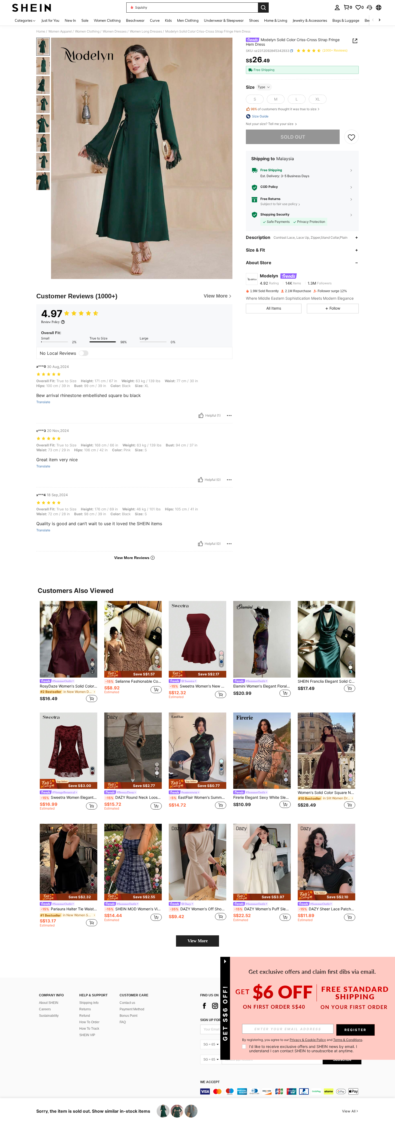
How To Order (89, 1022)
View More (198, 941)
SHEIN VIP (87, 1035)
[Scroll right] (379, 20)
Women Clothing (87, 31)
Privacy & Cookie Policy (308, 1040)
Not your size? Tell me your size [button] (270, 124)
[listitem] (68, 652)
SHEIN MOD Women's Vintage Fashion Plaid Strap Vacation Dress (133, 909)
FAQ (123, 1022)
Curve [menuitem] (155, 20)
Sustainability (49, 1016)
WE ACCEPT (210, 1082)
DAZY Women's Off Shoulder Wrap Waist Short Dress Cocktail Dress (198, 909)
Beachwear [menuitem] (135, 20)
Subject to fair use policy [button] (278, 204)
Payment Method (132, 1009)
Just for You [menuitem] (50, 20)
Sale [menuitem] (84, 20)
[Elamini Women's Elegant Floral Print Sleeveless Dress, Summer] (262, 639)
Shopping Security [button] (274, 214)
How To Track (89, 1028)
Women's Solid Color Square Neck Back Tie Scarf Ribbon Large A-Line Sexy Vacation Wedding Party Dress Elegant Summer (326, 792)
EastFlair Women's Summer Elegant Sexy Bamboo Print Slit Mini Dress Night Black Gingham (198, 797)
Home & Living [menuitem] (275, 20)
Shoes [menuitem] (254, 20)
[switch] (83, 353)
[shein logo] (31, 7)
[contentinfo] (280, 1091)
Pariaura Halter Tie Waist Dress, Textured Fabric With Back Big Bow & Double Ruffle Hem (69, 909)
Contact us (127, 1003)
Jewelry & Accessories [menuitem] (310, 20)
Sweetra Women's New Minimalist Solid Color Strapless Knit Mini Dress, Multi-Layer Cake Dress (198, 686)
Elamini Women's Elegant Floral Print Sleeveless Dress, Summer (262, 686)
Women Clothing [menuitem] (107, 20)
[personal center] (337, 7)
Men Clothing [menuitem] (188, 20)
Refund (84, 1016)
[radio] (255, 99)
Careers (45, 1009)
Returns (85, 1009)
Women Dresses (115, 31)
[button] (369, 7)
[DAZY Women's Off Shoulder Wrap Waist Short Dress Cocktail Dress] (197, 862)
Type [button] (261, 87)
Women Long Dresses (146, 31)
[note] (133, 674)
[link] (347, 7)
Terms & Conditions (347, 1040)
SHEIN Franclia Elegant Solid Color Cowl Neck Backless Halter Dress (326, 681)
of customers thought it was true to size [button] (284, 109)
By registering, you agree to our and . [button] (302, 1040)
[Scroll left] (373, 20)
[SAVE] (351, 137)
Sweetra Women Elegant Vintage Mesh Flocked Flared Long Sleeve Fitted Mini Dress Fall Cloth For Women (69, 797)
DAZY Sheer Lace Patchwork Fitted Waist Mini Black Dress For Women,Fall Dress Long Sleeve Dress (327, 909)
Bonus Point (128, 1016)
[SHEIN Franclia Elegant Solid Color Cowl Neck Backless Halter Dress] (326, 639)
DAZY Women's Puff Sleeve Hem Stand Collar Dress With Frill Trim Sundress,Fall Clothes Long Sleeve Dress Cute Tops (262, 909)
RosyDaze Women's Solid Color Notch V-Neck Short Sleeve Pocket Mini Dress (68, 686)
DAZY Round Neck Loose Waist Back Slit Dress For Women (133, 797)
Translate (43, 402)
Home (40, 31)
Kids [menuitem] (168, 20)
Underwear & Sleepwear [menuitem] (224, 20)
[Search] (263, 7)
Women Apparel (60, 31)
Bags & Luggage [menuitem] (345, 20)
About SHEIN (48, 1003)
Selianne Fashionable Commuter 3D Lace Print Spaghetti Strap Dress (133, 681)
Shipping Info (89, 1003)
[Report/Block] (229, 415)
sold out (293, 137)
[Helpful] (201, 415)
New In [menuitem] (70, 20)
